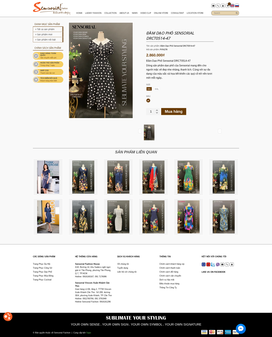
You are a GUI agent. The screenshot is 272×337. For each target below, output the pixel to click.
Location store (195, 12)
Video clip (145, 12)
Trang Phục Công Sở (42, 268)
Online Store (161, 12)
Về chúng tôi (123, 264)
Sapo (88, 332)
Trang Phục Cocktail (42, 280)
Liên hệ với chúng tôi (126, 272)
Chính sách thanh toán (169, 268)
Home (79, 12)
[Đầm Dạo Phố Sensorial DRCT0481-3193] (118, 177)
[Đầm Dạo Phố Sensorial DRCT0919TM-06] (118, 217)
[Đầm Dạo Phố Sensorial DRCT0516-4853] (188, 217)
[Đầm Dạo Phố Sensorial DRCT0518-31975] (153, 217)
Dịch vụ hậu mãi (166, 280)
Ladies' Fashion (93, 12)
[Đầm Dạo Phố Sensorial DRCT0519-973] (153, 177)
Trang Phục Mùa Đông (43, 276)
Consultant (177, 12)
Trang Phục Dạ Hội (41, 264)
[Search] (236, 13)
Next (219, 131)
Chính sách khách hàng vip (171, 264)
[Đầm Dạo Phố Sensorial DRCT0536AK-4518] (83, 217)
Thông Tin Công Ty (168, 287)
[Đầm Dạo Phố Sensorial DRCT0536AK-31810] (83, 177)
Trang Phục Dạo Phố (42, 272)
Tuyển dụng (122, 268)
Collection (110, 12)
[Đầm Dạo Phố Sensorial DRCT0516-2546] (223, 217)
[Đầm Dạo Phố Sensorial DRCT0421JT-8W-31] (48, 217)
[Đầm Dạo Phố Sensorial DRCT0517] (188, 177)
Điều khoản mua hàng (169, 283)
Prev (140, 131)
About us (124, 12)
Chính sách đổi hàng (168, 272)
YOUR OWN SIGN (115, 324)
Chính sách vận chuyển (170, 276)
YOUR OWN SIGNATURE (183, 324)
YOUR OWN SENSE (85, 324)
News (135, 12)
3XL (149, 89)
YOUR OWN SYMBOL (146, 324)
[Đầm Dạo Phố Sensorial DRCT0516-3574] (223, 177)
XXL (157, 89)
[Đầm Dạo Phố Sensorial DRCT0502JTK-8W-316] (48, 177)
